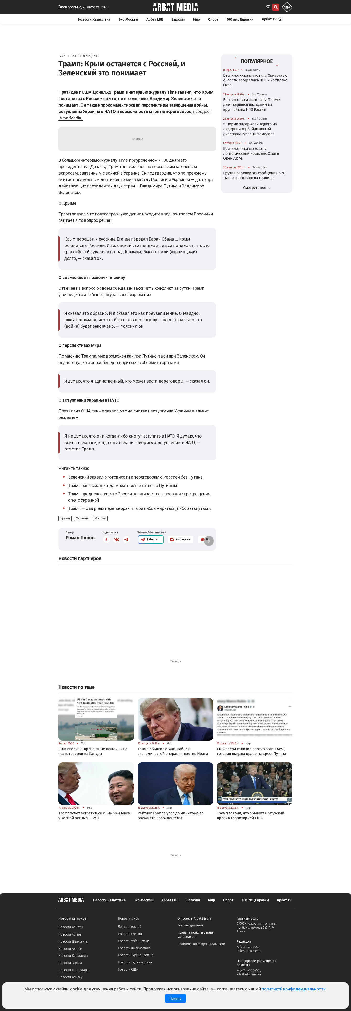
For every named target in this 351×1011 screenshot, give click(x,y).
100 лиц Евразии (240, 19)
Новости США (128, 970)
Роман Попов (80, 537)
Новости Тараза (70, 963)
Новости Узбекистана (133, 941)
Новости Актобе (70, 949)
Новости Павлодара (73, 970)
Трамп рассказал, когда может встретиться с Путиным (122, 485)
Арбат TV (269, 19)
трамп (65, 518)
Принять (175, 998)
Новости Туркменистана (136, 955)
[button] (209, 541)
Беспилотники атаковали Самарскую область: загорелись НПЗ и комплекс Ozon (255, 80)
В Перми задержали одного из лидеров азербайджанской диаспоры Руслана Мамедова (250, 129)
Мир (196, 19)
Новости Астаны (70, 934)
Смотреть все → (256, 187)
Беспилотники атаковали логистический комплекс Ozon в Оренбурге (251, 153)
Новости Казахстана (94, 19)
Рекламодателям (190, 925)
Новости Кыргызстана (134, 948)
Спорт (213, 19)
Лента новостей (130, 927)
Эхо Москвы (128, 19)
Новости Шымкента (72, 942)
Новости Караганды (73, 956)
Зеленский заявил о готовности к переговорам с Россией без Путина (135, 477)
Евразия (178, 19)
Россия (100, 518)
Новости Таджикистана (135, 962)
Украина (82, 518)
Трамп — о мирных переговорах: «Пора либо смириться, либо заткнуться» (139, 508)
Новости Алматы (70, 927)
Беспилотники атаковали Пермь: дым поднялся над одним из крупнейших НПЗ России (251, 104)
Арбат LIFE (154, 19)
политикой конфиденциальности (294, 988)
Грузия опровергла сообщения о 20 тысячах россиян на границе (254, 175)
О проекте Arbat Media (194, 918)
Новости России (130, 934)
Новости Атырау (70, 977)
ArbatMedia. (70, 117)
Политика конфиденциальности (201, 944)
